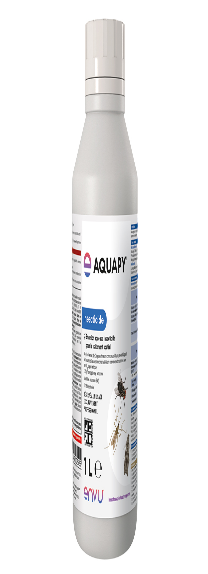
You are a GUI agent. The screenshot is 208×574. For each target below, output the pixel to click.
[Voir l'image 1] (2, 46)
